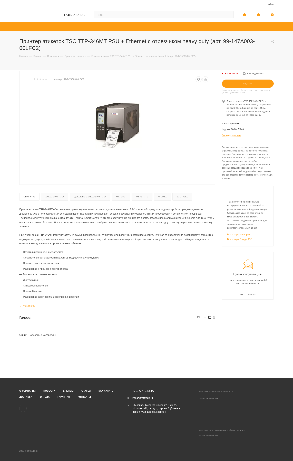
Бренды (68, 391)
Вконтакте (23, 408)
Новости (49, 391)
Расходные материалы (42, 334)
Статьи (86, 391)
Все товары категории (238, 234)
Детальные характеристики (90, 197)
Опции (23, 334)
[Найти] (229, 14)
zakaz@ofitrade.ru (142, 397)
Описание (29, 197)
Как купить (142, 197)
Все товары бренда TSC (239, 239)
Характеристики (54, 197)
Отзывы (121, 197)
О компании (27, 391)
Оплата (162, 197)
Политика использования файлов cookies (221, 430)
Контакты (84, 397)
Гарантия (63, 397)
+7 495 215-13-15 (74, 15)
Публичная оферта (208, 398)
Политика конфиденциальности (215, 391)
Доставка (182, 197)
